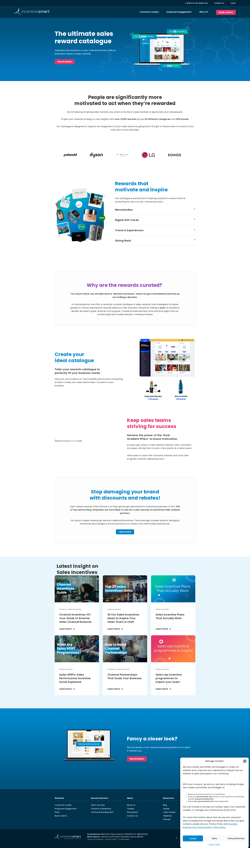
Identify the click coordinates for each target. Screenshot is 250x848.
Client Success (98, 805)
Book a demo (226, 12)
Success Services (99, 798)
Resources (168, 798)
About (130, 798)
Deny (214, 838)
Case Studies (169, 812)
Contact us (219, 3)
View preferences (236, 838)
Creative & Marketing (101, 808)
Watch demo (64, 61)
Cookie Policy (124, 839)
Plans (57, 812)
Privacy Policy (214, 844)
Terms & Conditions (95, 839)
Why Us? (203, 12)
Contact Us (132, 816)
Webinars (167, 816)
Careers (130, 808)
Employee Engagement (179, 12)
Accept (192, 838)
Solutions (59, 798)
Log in (233, 3)
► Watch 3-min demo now (196, 3)
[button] (244, 761)
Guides (166, 808)
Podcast (167, 819)
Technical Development (102, 812)
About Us (131, 805)
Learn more (125, 531)
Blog (165, 805)
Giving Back (132, 812)
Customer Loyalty (149, 12)
